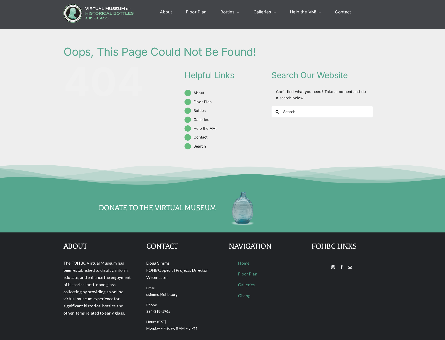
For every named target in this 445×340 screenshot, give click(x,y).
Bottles (200, 110)
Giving (244, 295)
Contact (201, 137)
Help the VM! (205, 128)
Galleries (201, 119)
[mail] (350, 267)
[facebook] (341, 267)
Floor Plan (203, 101)
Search (200, 146)
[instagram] (333, 267)
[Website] (325, 267)
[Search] (366, 12)
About (199, 92)
